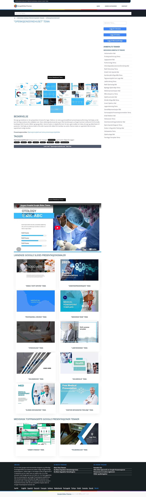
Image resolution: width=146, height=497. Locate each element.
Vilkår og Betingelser (100, 474)
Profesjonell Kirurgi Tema (112, 56)
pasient (42, 142)
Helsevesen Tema (109, 119)
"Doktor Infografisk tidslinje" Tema (79, 410)
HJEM (98, 6)
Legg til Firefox (115, 35)
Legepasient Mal (109, 60)
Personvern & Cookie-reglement (104, 472)
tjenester (50, 142)
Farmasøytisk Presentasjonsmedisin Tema (117, 112)
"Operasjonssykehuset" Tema (32, 21)
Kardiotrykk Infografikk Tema (113, 75)
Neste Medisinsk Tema (55, 77)
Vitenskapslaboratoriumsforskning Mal (116, 66)
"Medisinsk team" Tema (79, 317)
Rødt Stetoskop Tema (111, 69)
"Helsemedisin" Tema (35, 379)
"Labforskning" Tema (79, 348)
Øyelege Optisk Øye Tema (112, 88)
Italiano (50, 488)
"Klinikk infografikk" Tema (35, 410)
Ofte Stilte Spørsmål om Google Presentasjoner (109, 470)
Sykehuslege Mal (109, 134)
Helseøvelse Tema (110, 131)
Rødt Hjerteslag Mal (110, 84)
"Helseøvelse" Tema (79, 379)
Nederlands (58, 488)
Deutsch (37, 488)
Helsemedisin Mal (109, 53)
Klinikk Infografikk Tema (111, 100)
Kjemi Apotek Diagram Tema (113, 125)
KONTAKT (124, 6)
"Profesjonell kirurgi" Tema (35, 317)
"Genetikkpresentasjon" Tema (79, 286)
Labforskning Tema (110, 81)
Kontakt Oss (98, 468)
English (23, 488)
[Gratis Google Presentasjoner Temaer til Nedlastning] (23, 6)
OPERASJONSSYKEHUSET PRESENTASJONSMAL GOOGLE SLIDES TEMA (31, 1)
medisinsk (51, 140)
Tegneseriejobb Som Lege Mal (113, 78)
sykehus (35, 142)
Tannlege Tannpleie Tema (112, 137)
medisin (23, 142)
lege (29, 142)
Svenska (85, 488)
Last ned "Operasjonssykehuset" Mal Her (57, 146)
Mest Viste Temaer (60, 468)
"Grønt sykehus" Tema (35, 450)
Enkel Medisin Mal (110, 116)
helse (57, 142)
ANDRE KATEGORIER (111, 6)
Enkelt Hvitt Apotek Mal (111, 72)
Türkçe (73, 488)
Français (43, 488)
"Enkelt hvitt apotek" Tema (36, 286)
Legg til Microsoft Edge (115, 41)
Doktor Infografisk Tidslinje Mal (114, 128)
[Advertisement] (57, 173)
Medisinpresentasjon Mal (112, 91)
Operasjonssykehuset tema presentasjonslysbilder (44, 132)
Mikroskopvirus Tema (111, 94)
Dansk (91, 488)
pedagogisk (64, 142)
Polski (79, 488)
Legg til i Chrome (115, 29)
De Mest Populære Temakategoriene (66, 470)
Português (66, 488)
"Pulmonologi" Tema (79, 450)
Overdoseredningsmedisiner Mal (114, 122)
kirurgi (17, 142)
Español (30, 488)
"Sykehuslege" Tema (35, 348)
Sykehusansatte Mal (110, 97)
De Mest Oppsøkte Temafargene (64, 472)
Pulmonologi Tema (110, 63)
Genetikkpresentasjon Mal (112, 109)
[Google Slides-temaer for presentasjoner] (15, 18)
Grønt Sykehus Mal (110, 103)
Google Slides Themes (64, 494)
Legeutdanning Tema (111, 106)
